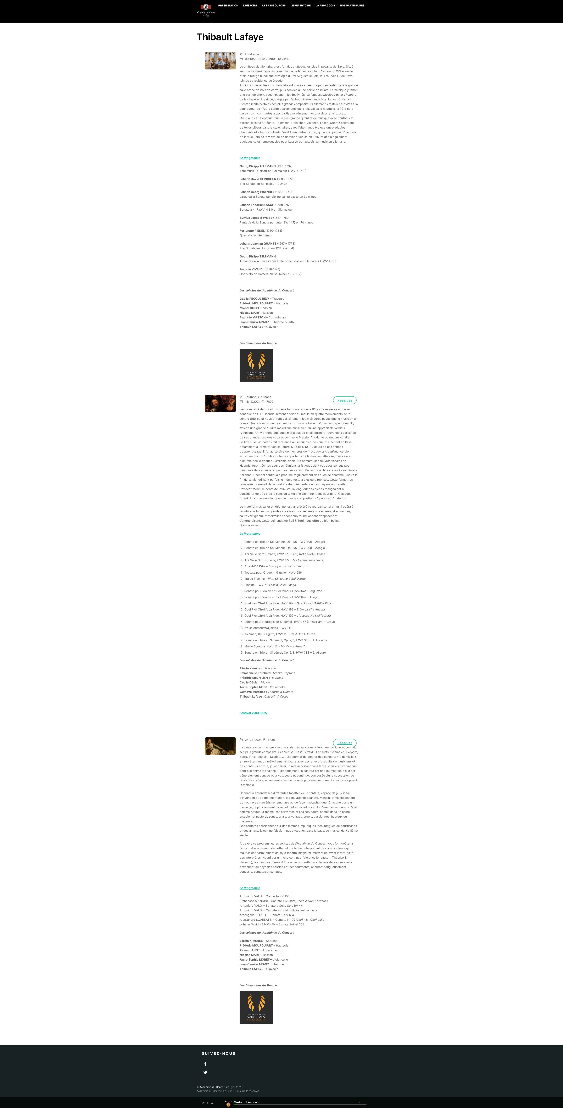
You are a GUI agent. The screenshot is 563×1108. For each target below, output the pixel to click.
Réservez (344, 400)
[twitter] (205, 1072)
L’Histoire (250, 5)
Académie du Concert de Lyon (217, 1087)
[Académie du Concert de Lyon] (206, 15)
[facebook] (205, 1064)
